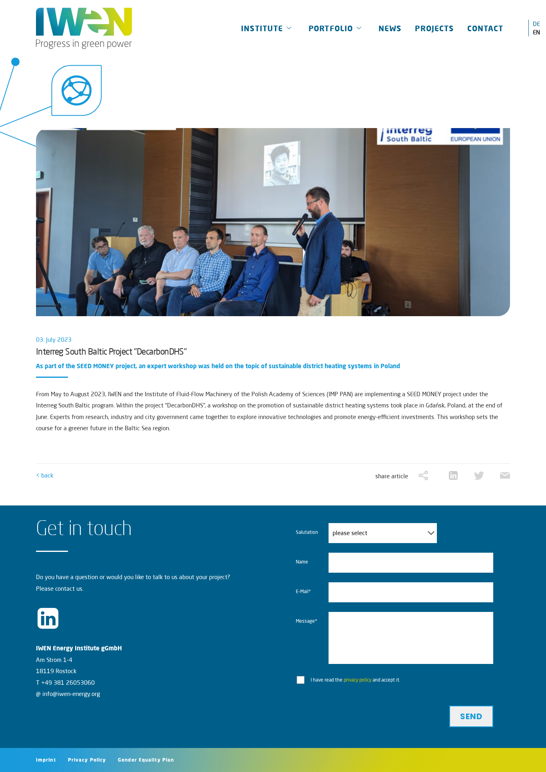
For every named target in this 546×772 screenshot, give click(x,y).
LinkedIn (48, 618)
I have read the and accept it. (356, 680)
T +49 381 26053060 (65, 682)
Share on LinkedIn (453, 476)
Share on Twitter (479, 476)
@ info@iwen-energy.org (68, 694)
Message (309, 624)
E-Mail (309, 594)
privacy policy (357, 680)
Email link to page (505, 476)
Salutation (307, 532)
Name (302, 562)
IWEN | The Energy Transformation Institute (84, 28)
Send (471, 716)
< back (44, 475)
